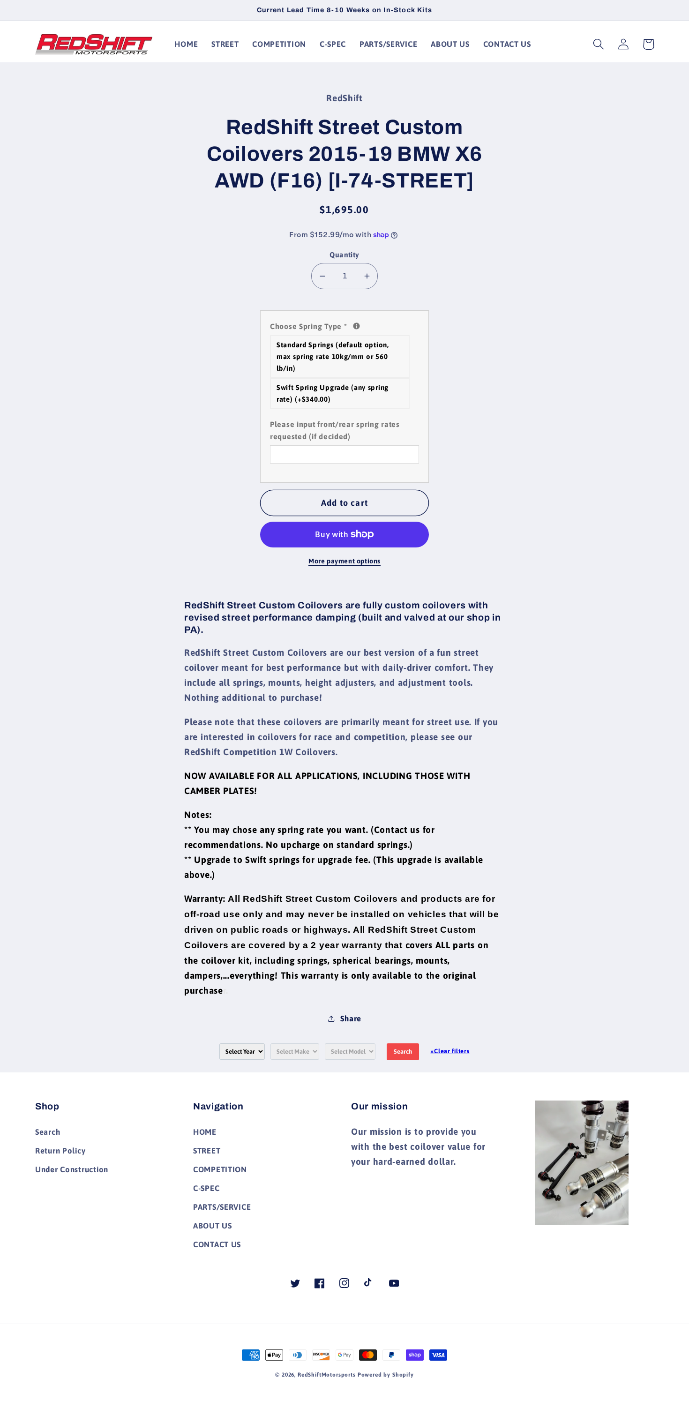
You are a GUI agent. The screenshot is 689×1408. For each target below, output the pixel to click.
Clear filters (449, 1051)
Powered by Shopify (386, 1374)
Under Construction (71, 1169)
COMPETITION (220, 1169)
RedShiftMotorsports (327, 1374)
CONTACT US (217, 1244)
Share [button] (350, 1018)
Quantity (344, 254)
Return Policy (60, 1150)
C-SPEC (206, 1188)
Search (403, 1051)
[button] (598, 44)
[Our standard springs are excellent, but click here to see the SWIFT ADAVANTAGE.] (356, 326)
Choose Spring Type (344, 325)
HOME (205, 1132)
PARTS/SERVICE (222, 1207)
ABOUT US (212, 1225)
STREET (206, 1150)
